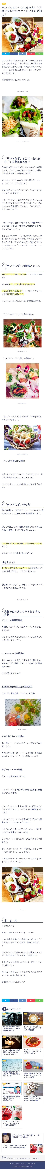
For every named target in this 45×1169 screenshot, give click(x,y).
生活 (4, 3)
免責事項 (30, 1163)
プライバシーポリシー (18, 1163)
